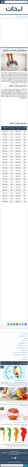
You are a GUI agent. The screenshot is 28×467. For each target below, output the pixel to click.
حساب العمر (24, 340)
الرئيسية (25, 16)
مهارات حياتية (19, 16)
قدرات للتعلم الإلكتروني (22, 347)
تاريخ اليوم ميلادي (23, 350)
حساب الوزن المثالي (23, 336)
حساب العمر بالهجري (22, 343)
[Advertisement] (14, 33)
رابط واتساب (24, 359)
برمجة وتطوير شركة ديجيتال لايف (14, 462)
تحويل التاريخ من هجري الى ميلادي (20, 352)
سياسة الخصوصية (14, 451)
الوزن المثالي (20, 82)
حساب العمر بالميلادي (22, 345)
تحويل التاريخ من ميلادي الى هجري (20, 354)
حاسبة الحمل (24, 333)
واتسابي (25, 357)
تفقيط (25, 338)
